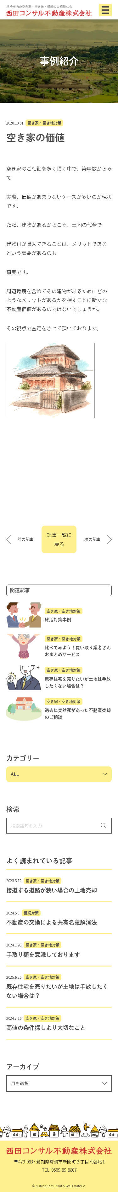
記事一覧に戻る (59, 539)
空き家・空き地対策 (44, 123)
